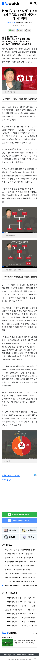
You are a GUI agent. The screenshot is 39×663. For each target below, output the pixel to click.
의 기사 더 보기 (11, 475)
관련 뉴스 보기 (7, 480)
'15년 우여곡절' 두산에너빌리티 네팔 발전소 (20, 549)
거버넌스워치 (7, 637)
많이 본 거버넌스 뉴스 (9, 593)
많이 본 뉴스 (7, 544)
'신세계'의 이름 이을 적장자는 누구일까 (18, 569)
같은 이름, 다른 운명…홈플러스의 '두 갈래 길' (21, 581)
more (35, 633)
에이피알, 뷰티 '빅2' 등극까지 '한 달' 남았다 (20, 553)
